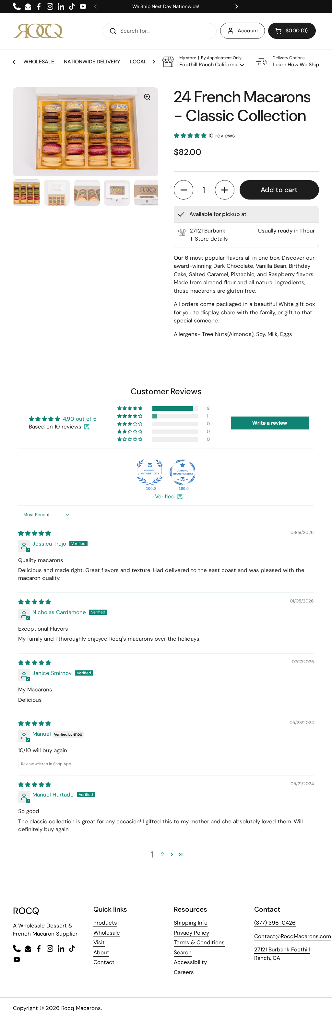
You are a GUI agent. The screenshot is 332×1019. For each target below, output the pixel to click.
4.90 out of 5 (79, 418)
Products (105, 922)
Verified (165, 496)
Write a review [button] (269, 422)
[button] (203, 62)
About (101, 952)
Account (248, 30)
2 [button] (162, 854)
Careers (184, 972)
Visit (99, 942)
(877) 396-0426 (275, 922)
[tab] (209, 239)
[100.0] (150, 472)
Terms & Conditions (199, 942)
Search (183, 952)
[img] (34, 533)
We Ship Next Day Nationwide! (165, 6)
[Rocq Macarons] (38, 31)
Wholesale (106, 932)
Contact (103, 962)
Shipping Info (191, 922)
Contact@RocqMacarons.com (292, 936)
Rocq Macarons (81, 1008)
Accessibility (190, 962)
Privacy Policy (191, 932)
